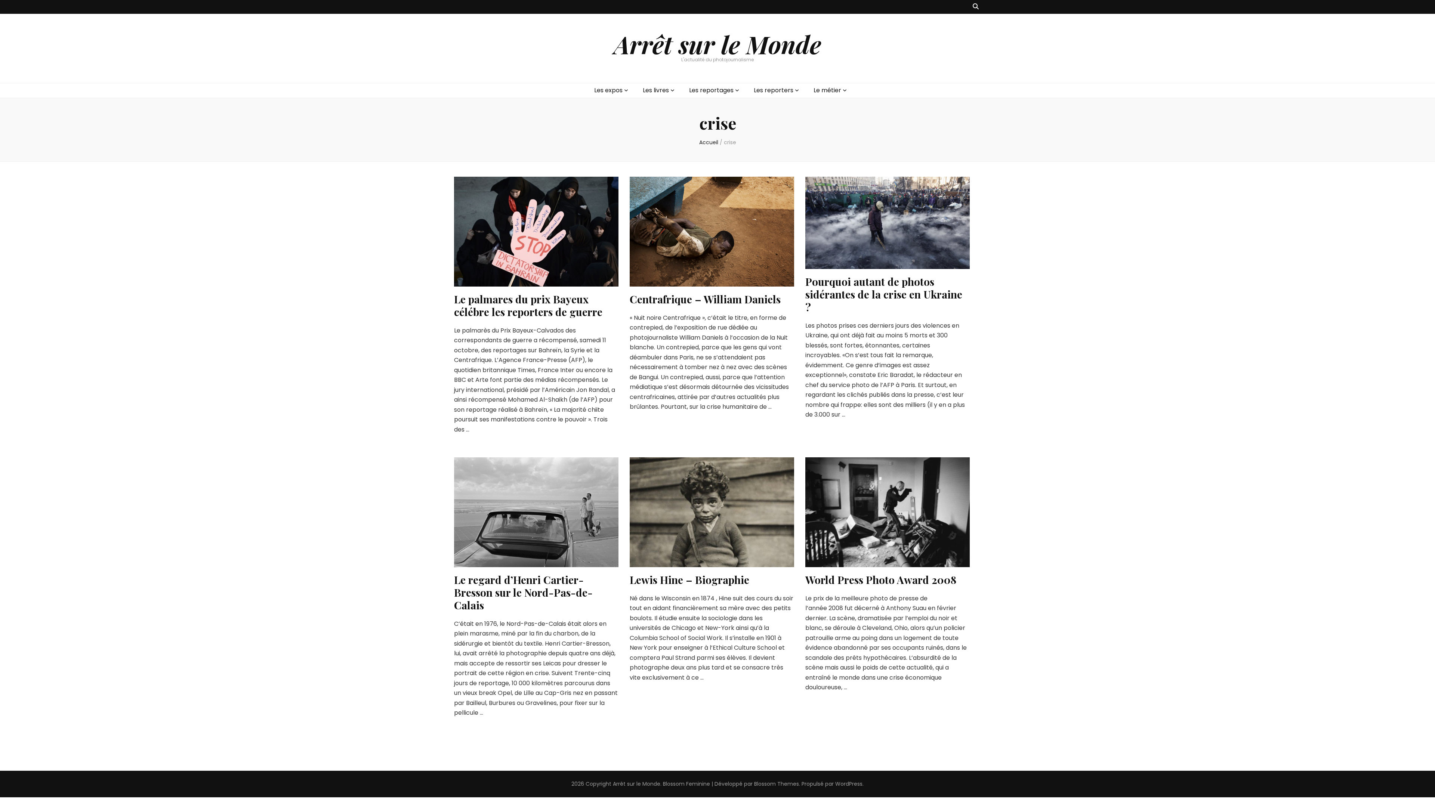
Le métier (827, 90)
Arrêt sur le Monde (717, 44)
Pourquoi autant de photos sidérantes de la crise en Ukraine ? (883, 294)
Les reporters (773, 90)
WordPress (848, 784)
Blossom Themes (776, 784)
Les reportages (711, 90)
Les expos (608, 90)
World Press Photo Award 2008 (880, 580)
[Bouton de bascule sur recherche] (976, 7)
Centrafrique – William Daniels (705, 299)
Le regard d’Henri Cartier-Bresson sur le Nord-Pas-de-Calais (523, 592)
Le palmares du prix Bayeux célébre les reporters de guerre (528, 305)
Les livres (656, 90)
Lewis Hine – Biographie (689, 580)
